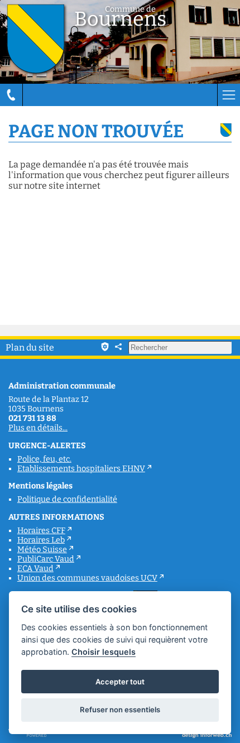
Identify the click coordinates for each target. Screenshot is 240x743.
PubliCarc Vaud (45, 559)
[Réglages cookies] (104, 346)
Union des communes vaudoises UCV (87, 578)
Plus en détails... (38, 428)
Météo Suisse (42, 549)
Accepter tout (120, 681)
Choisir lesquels (103, 651)
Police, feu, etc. (44, 459)
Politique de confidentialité (67, 499)
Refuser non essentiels (120, 709)
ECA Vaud (35, 568)
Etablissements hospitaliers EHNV (81, 468)
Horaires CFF (41, 530)
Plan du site (30, 347)
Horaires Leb (41, 540)
